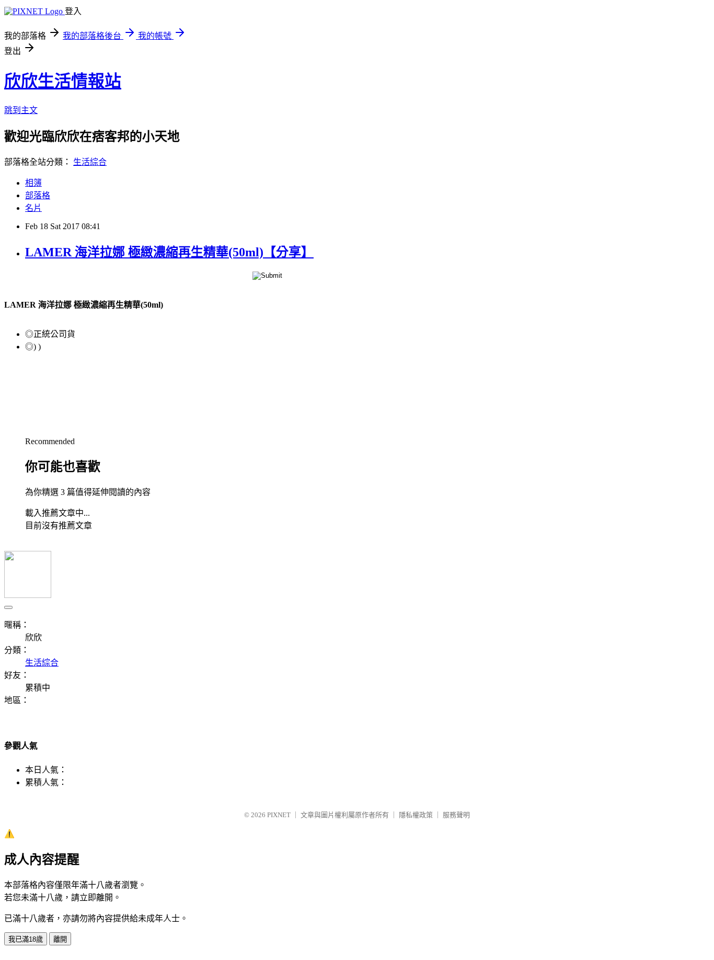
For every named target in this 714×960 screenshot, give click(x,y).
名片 (33, 208)
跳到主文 (21, 110)
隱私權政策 (416, 815)
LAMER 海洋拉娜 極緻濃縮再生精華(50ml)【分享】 (169, 252)
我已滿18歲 (25, 939)
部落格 (37, 195)
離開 (60, 939)
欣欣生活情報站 (62, 81)
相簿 (33, 182)
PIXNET (279, 815)
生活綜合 (90, 161)
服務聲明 (456, 815)
